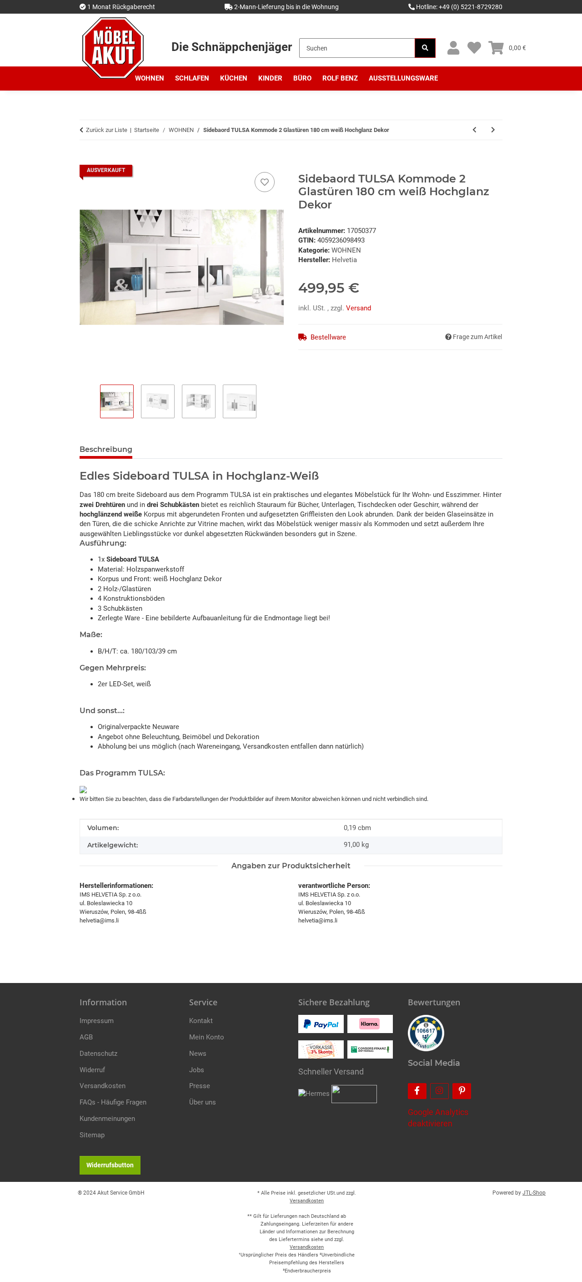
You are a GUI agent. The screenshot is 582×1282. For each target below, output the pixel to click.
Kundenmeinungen (107, 1119)
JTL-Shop (534, 1193)
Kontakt (201, 1021)
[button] (453, 48)
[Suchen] (425, 48)
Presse (199, 1086)
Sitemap (92, 1135)
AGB (86, 1037)
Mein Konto (206, 1037)
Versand (358, 308)
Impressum (97, 1021)
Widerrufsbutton (110, 1165)
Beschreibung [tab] (106, 449)
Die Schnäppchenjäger (231, 47)
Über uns (202, 1102)
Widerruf (92, 1070)
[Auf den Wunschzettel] (265, 182)
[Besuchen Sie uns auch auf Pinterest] (461, 1091)
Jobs (196, 1070)
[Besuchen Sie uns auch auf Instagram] (439, 1091)
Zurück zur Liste (106, 130)
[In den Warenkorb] (87, 160)
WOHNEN (346, 250)
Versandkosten (102, 1086)
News (197, 1053)
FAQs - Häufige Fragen (113, 1102)
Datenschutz (98, 1053)
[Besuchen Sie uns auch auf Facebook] (417, 1091)
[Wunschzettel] (474, 48)
